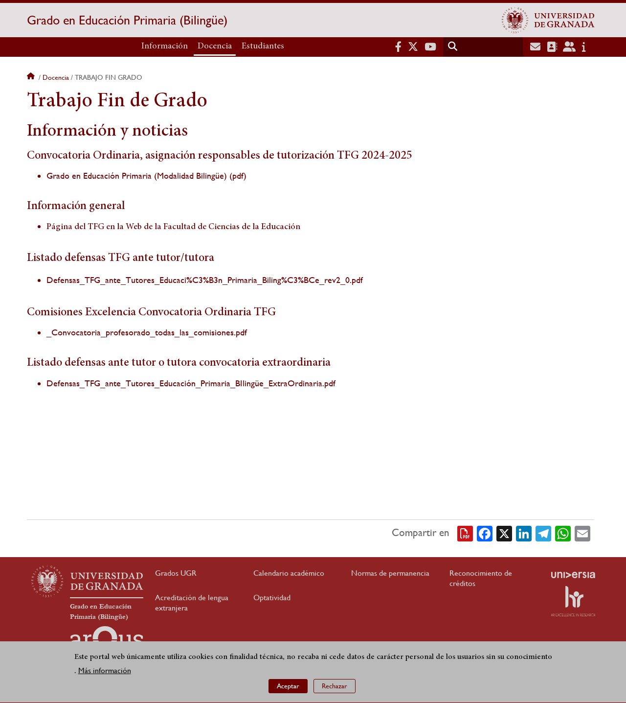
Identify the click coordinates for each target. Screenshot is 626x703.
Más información (104, 671)
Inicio (32, 77)
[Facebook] (484, 532)
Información (164, 46)
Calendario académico (288, 573)
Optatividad (272, 597)
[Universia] (573, 575)
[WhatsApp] (563, 532)
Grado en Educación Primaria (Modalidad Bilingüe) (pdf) (146, 175)
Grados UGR (176, 573)
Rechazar (334, 686)
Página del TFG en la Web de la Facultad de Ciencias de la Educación (173, 227)
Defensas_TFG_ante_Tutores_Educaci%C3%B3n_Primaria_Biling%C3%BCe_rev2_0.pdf (204, 280)
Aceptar (288, 686)
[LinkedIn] (524, 532)
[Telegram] (543, 532)
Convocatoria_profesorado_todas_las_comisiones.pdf (149, 332)
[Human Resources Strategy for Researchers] (573, 601)
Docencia (215, 46)
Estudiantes (263, 46)
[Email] (582, 532)
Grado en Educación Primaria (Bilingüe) (127, 20)
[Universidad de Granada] (548, 20)
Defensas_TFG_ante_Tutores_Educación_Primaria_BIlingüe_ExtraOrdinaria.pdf (190, 383)
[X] (504, 532)
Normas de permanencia (390, 573)
